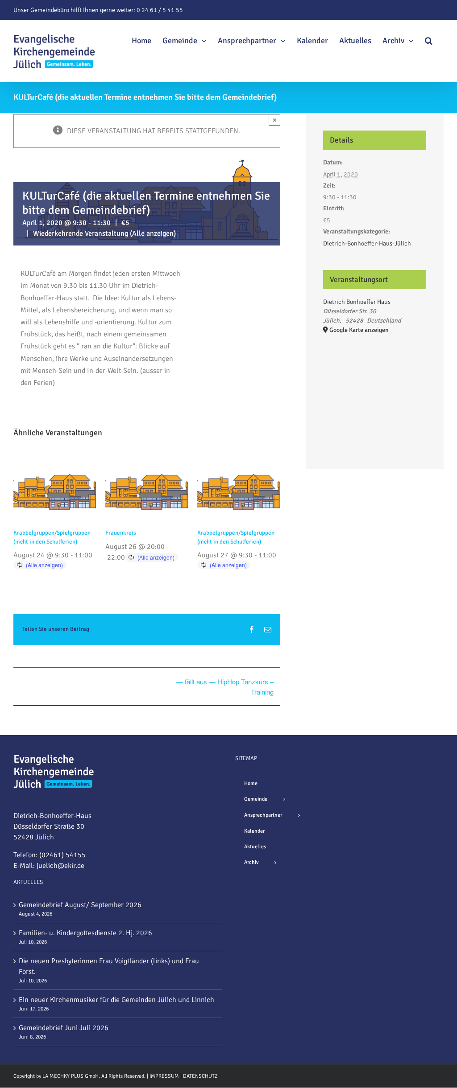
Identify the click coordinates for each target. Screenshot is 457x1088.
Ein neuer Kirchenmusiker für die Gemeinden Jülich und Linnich (116, 999)
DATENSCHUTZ (200, 1076)
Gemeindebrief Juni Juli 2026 (63, 1027)
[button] (428, 39)
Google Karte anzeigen (359, 330)
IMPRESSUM (164, 1076)
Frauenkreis (120, 532)
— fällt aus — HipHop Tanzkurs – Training (225, 686)
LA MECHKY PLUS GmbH (70, 1076)
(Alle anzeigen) (153, 233)
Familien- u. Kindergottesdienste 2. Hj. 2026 (85, 932)
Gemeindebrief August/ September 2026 (80, 904)
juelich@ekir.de (60, 865)
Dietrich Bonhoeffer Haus (357, 302)
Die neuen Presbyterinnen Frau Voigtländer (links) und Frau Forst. (109, 966)
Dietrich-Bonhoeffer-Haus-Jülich (367, 243)
